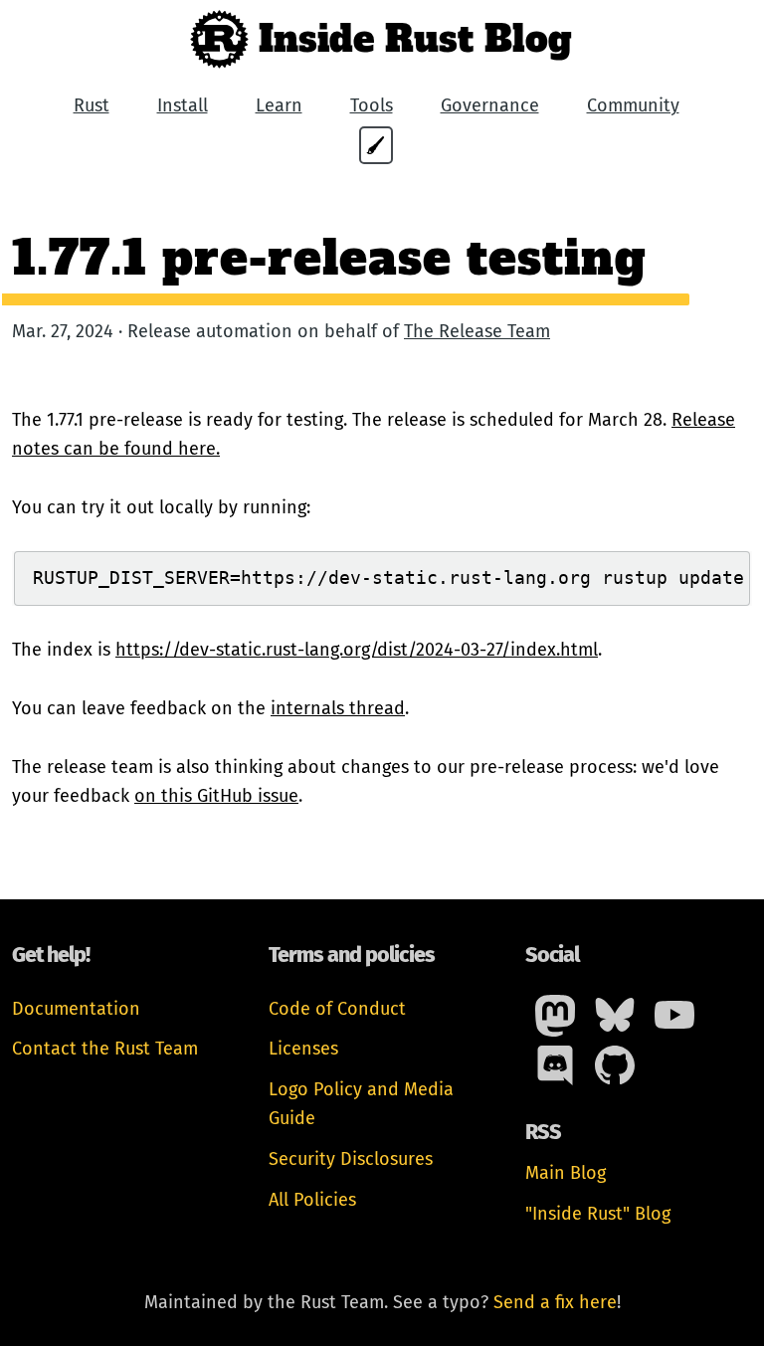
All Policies (312, 1200)
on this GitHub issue (216, 796)
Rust (91, 105)
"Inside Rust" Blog (597, 1214)
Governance (490, 105)
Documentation (76, 1009)
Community (633, 105)
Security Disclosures (351, 1159)
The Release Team (477, 331)
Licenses (303, 1048)
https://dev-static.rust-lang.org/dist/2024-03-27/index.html (356, 650)
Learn (279, 105)
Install (182, 105)
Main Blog (565, 1173)
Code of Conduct (337, 1009)
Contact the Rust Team (105, 1048)
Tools (371, 105)
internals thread (338, 708)
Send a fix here (555, 1302)
